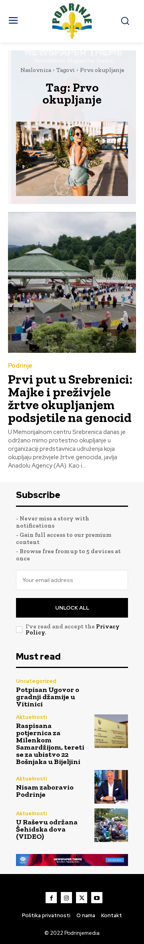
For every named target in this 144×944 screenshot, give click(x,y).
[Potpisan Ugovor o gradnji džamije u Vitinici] (111, 693)
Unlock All (72, 607)
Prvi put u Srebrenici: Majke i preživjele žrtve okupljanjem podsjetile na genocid (70, 398)
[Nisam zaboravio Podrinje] (111, 787)
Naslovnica (35, 70)
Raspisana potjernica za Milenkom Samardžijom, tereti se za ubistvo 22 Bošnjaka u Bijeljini (50, 743)
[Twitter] (81, 897)
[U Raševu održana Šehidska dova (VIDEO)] (111, 825)
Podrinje (20, 366)
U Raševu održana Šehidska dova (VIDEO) (47, 829)
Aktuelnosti (31, 717)
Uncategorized (36, 681)
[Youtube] (96, 897)
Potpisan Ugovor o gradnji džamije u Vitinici (47, 696)
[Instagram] (66, 897)
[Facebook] (51, 897)
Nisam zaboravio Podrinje (45, 791)
